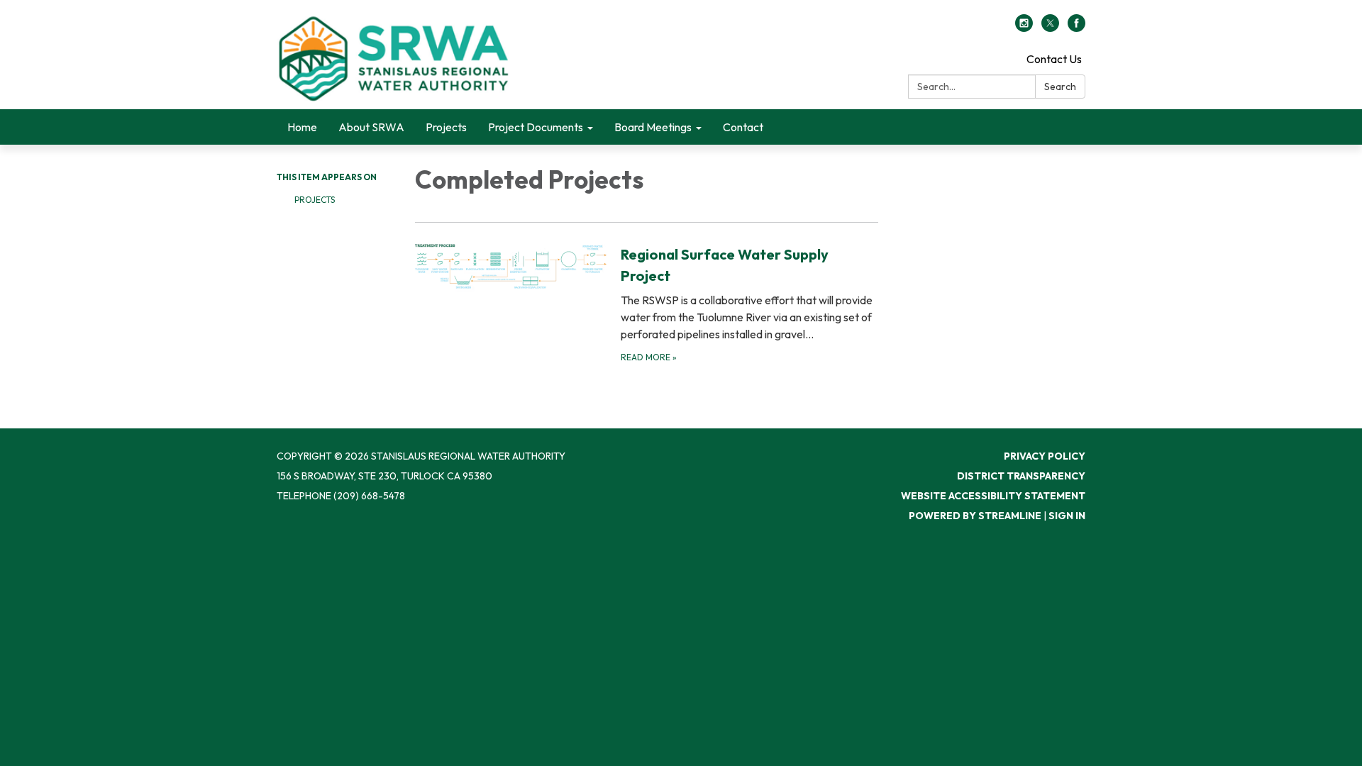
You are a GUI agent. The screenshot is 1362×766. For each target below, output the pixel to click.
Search (1060, 86)
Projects (314, 199)
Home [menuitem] (302, 127)
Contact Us (1054, 59)
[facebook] (1076, 28)
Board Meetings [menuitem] (653, 127)
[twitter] (1050, 28)
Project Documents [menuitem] (535, 127)
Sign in (1066, 515)
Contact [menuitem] (743, 127)
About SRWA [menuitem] (371, 127)
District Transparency (1021, 476)
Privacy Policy (1044, 456)
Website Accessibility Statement (993, 495)
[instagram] (1024, 28)
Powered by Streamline (975, 515)
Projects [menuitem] (446, 127)
